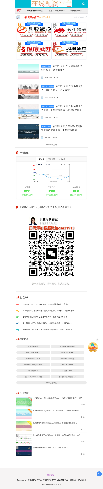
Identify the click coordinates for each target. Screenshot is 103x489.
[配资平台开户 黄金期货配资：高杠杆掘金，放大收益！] (28, 91)
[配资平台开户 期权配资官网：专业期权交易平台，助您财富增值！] (28, 131)
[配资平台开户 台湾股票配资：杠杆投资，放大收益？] (28, 71)
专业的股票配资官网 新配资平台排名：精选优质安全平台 (45, 317)
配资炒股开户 (33, 346)
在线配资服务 (67, 370)
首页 (19, 10)
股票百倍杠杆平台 (33, 352)
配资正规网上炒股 (33, 358)
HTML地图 (82, 480)
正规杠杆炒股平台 (35, 10)
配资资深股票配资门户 (67, 376)
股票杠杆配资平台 (57, 10)
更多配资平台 (79, 17)
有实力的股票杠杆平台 (33, 376)
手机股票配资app (67, 358)
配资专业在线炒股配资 (33, 364)
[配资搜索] (83, 4)
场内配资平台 (76, 10)
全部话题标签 (51, 382)
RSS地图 (73, 480)
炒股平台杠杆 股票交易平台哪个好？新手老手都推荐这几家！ (47, 304)
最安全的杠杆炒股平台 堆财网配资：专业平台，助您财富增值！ (47, 329)
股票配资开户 (67, 364)
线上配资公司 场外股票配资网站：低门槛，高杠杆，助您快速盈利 (48, 310)
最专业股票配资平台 (67, 346)
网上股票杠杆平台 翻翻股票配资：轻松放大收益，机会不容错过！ (48, 323)
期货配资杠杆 (33, 370)
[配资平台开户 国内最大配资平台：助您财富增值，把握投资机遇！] (28, 111)
